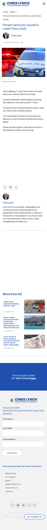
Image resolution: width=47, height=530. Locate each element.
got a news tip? (34, 517)
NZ (22, 42)
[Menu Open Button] (44, 4)
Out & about (10, 477)
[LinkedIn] (23, 505)
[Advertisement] (23, 158)
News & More (10, 473)
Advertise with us (13, 484)
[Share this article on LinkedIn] (10, 187)
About (8, 481)
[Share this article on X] (16, 187)
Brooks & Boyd (17, 516)
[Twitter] (29, 505)
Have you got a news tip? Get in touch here (22, 466)
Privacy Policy (11, 488)
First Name (8, 419)
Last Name (7, 428)
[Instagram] (34, 505)
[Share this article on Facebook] (5, 187)
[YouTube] (18, 505)
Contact (9, 491)
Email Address (9, 439)
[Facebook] (12, 505)
